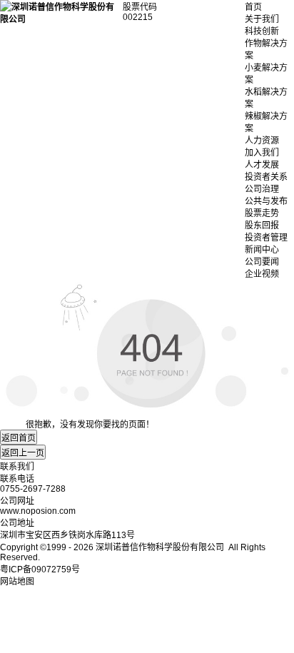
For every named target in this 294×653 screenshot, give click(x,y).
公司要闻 (262, 262)
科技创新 (262, 31)
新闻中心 (262, 250)
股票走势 (262, 213)
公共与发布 (266, 201)
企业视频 (262, 274)
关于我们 (262, 19)
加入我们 (262, 153)
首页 (253, 7)
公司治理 (262, 189)
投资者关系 (266, 177)
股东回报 (262, 226)
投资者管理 (266, 238)
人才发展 (262, 165)
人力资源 (262, 141)
